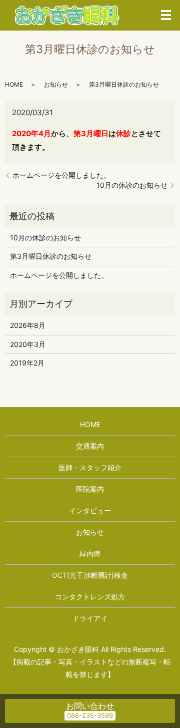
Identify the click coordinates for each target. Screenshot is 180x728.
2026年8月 (28, 325)
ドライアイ (90, 618)
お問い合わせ (90, 706)
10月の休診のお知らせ (132, 185)
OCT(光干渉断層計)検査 (90, 575)
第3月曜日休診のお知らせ (51, 256)
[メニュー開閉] (166, 15)
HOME (14, 84)
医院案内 (90, 489)
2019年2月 (27, 362)
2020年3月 (28, 344)
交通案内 (90, 446)
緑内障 (90, 553)
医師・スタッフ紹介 (90, 467)
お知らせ (56, 84)
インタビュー (90, 510)
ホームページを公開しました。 (61, 175)
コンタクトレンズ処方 (90, 596)
